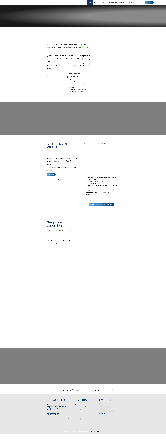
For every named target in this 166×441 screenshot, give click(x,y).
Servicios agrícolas (100, 2)
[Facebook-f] (48, 414)
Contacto (129, 2)
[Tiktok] (58, 414)
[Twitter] (51, 414)
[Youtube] (53, 414)
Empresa (121, 2)
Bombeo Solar (113, 2)
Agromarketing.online (95, 431)
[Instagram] (55, 414)
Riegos (90, 2)
